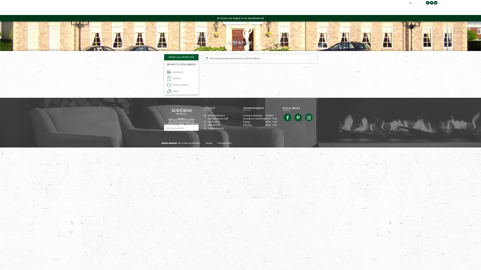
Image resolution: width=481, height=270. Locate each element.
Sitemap (209, 143)
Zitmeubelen (178, 72)
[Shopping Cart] (315, 8)
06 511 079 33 (214, 122)
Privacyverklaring (224, 143)
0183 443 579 (214, 125)
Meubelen (177, 79)
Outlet (175, 91)
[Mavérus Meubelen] (185, 8)
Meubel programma (181, 85)
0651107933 (416, 3)
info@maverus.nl (216, 128)
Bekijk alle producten (181, 57)
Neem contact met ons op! (397, 3)
